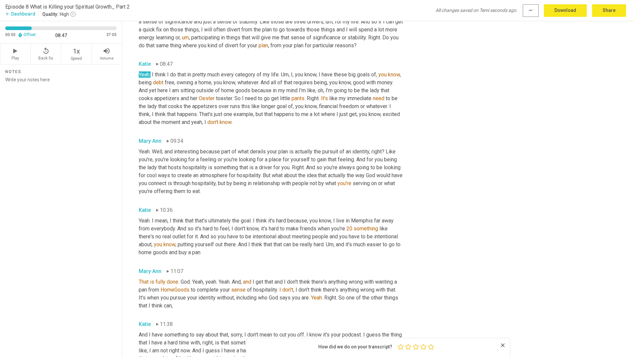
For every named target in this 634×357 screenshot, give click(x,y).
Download (565, 10)
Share (609, 10)
